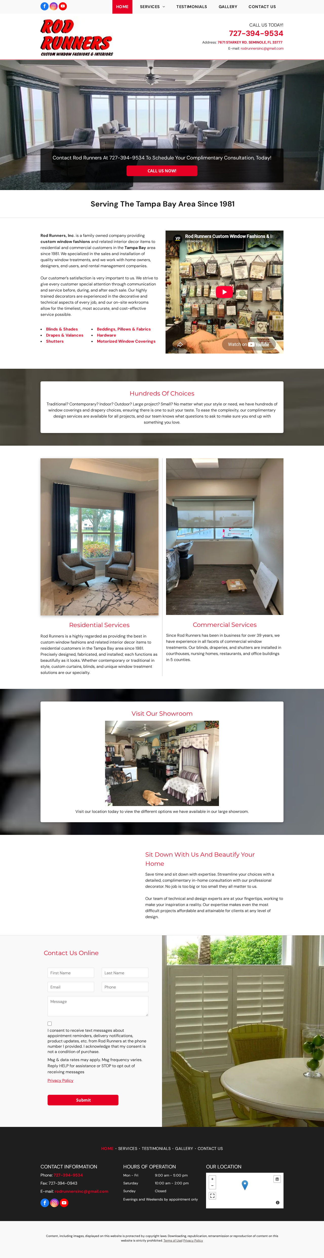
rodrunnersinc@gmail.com (262, 48)
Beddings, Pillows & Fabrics (124, 329)
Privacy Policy (60, 1080)
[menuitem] (124, 7)
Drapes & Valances (65, 335)
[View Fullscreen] (212, 1195)
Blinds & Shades (62, 329)
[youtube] (63, 7)
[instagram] (54, 7)
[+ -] (245, 1190)
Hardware (106, 335)
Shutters (55, 341)
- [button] (212, 1185)
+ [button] (212, 1179)
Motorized (107, 341)
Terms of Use (173, 1241)
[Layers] (277, 1179)
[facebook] (44, 7)
